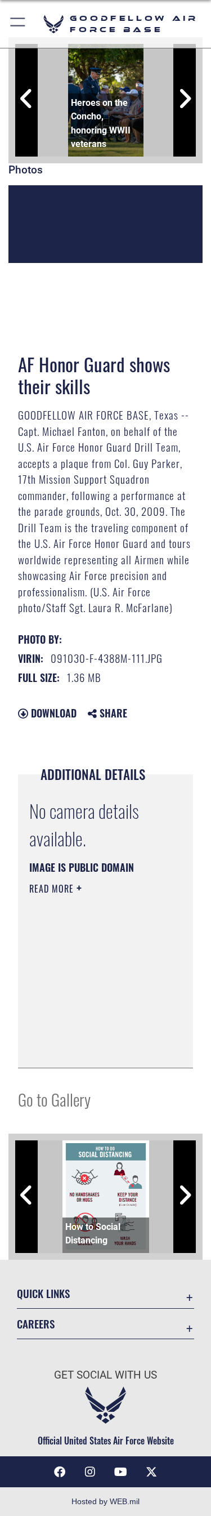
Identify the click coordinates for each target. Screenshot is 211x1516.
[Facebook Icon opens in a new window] (59, 1472)
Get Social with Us (105, 1374)
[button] (18, 24)
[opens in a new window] (151, 1472)
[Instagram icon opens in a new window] (90, 1472)
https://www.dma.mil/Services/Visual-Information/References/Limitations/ (97, 1047)
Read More (53, 888)
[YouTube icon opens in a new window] (121, 1472)
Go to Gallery (54, 1099)
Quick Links (43, 1293)
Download (52, 713)
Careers (36, 1324)
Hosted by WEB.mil (105, 1501)
